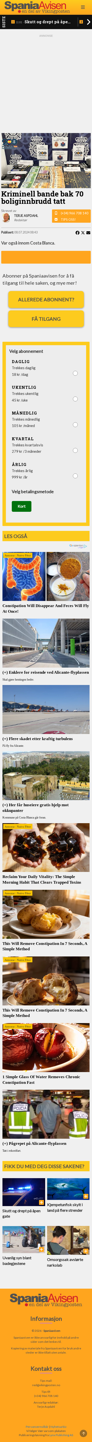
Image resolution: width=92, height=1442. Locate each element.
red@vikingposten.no (46, 1385)
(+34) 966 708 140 (74, 213)
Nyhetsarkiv (58, 1427)
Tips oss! (68, 219)
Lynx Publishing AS (61, 1435)
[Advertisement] (46, 84)
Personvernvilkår (37, 1427)
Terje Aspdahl (46, 1406)
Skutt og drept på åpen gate (43, 22)
